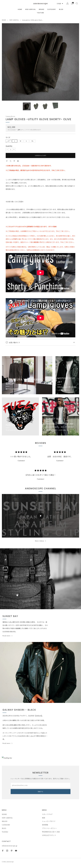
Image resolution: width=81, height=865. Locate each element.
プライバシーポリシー (49, 828)
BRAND (41, 9)
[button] (59, 3)
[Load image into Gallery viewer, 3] (45, 106)
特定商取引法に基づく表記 (51, 832)
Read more (6, 635)
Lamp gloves (10, 116)
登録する (40, 791)
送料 (19, 130)
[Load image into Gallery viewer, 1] (27, 106)
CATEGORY (51, 9)
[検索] (77, 3)
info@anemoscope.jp (9, 846)
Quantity (9, 146)
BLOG (61, 9)
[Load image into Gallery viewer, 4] (54, 106)
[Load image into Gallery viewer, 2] (36, 106)
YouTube (40, 13)
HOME (20, 9)
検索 (43, 818)
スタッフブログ (47, 814)
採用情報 (45, 825)
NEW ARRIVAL (30, 9)
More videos (39, 541)
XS (8, 141)
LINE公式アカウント (49, 835)
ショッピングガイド (48, 821)
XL (32, 141)
